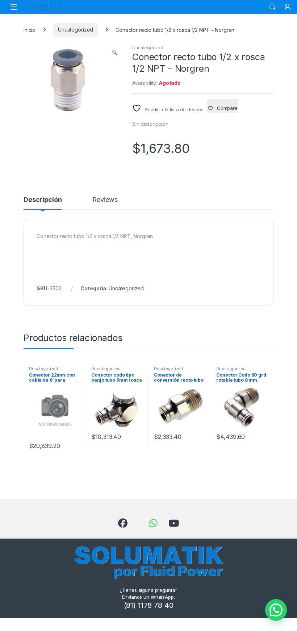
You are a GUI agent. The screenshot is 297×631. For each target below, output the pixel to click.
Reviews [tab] (104, 199)
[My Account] (288, 7)
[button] (115, 52)
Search (272, 7)
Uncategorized (75, 29)
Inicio (29, 29)
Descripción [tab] (43, 199)
